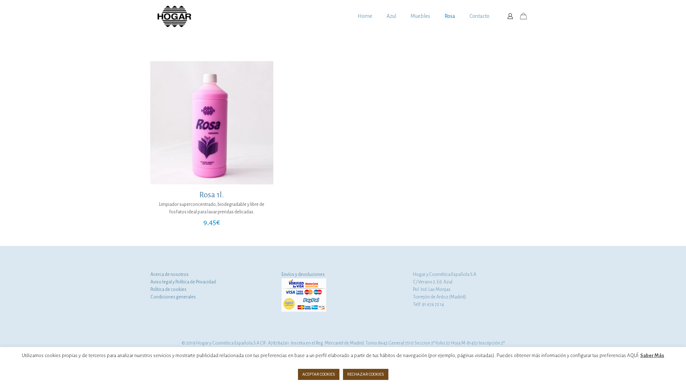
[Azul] (174, 16)
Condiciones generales (173, 297)
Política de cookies (168, 289)
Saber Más (652, 355)
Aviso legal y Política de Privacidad (183, 281)
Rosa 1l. (211, 194)
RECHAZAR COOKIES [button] (365, 374)
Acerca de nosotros (169, 274)
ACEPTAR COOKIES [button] (318, 374)
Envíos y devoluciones (303, 274)
